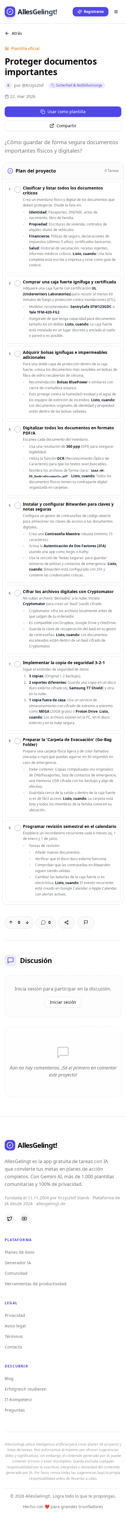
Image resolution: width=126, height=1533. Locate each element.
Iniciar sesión (63, 1002)
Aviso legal (15, 1326)
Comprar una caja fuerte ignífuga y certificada (69, 282)
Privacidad (15, 1315)
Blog (9, 1378)
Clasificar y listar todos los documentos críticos (63, 190)
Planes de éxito (19, 1252)
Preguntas (15, 1410)
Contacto (13, 1347)
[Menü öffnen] (116, 11)
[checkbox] (18, 189)
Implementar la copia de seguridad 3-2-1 (64, 662)
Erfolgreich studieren (26, 1389)
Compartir (66, 125)
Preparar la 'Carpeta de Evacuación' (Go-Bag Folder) (67, 742)
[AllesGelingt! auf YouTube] (24, 1219)
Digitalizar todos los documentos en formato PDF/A (68, 430)
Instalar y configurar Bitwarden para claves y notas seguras (68, 507)
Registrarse (94, 11)
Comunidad (16, 1273)
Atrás (17, 33)
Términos (14, 1336)
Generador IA (18, 1262)
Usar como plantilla (66, 111)
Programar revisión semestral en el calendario (69, 826)
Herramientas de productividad (36, 1283)
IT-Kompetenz (18, 1399)
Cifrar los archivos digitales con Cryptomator (68, 591)
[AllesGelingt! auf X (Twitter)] (10, 1219)
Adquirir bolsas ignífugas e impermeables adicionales (65, 355)
